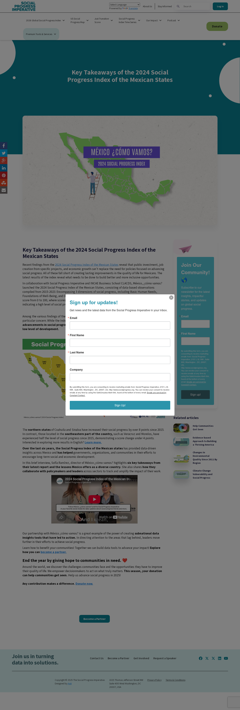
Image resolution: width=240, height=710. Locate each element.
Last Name (77, 352)
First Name (77, 335)
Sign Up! (120, 405)
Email (73, 318)
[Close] (171, 297)
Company (76, 369)
